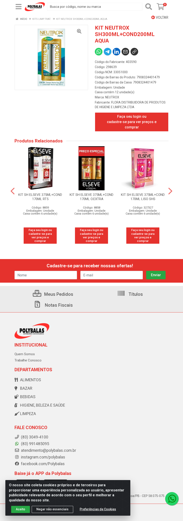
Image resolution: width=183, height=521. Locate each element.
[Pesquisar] (149, 7)
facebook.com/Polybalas (42, 464)
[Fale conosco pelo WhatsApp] (172, 498)
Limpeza (28, 414)
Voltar (161, 17)
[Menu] (19, 7)
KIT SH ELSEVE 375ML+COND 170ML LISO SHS (143, 197)
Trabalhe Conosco (28, 360)
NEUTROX (112, 97)
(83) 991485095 (34, 444)
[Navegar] (12, 191)
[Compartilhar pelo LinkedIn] (116, 51)
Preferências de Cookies (98, 509)
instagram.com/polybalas (42, 457)
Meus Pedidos (58, 294)
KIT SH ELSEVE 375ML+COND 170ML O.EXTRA (91, 197)
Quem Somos (25, 354)
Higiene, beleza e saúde (42, 405)
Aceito (20, 509)
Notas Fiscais (58, 305)
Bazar (26, 388)
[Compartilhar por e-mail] (125, 51)
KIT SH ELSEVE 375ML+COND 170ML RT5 (40, 197)
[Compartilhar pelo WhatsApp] (98, 51)
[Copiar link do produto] (134, 51)
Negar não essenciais (52, 509)
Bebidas (27, 397)
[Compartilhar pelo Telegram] (107, 51)
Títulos (135, 294)
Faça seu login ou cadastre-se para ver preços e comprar (131, 121)
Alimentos (30, 380)
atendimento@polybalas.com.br (48, 450)
